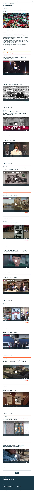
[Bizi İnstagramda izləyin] (13, 491)
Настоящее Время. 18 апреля (9, 308)
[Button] (5, 49)
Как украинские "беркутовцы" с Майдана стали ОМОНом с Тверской (15, 61)
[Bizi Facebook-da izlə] (6, 491)
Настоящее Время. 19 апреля (9, 280)
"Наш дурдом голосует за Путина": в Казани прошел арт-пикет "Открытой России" (18, 449)
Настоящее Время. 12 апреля (9, 335)
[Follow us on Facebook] (4, 479)
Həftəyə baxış (19, 486)
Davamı (17, 472)
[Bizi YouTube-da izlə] (20, 491)
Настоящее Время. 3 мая (8, 143)
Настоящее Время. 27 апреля (9, 198)
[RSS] (11, 479)
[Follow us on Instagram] (5, 479)
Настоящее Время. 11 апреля (9, 393)
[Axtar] (28, 491)
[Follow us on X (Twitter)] (7, 479)
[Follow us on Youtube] (9, 479)
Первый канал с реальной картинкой (10, 87)
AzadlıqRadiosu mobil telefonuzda (8, 486)
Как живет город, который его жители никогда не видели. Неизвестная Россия (17, 422)
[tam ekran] (28, 74)
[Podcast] (13, 479)
